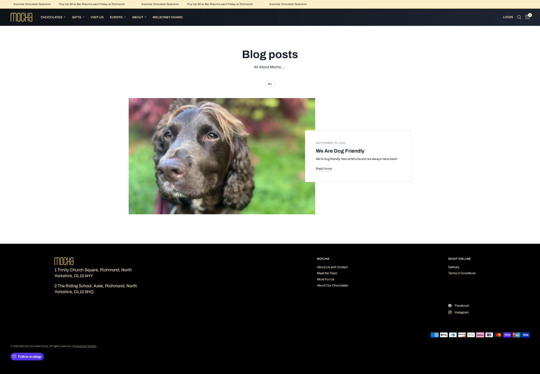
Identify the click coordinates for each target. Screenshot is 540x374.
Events (116, 17)
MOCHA (323, 258)
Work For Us (325, 279)
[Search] (519, 17)
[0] (526, 17)
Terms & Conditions (462, 273)
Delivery (454, 267)
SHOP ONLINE (459, 258)
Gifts (76, 17)
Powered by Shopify (85, 346)
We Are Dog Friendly (340, 151)
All (270, 84)
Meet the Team (327, 273)
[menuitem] (53, 17)
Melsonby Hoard (168, 17)
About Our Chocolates (332, 285)
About (137, 17)
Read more (324, 168)
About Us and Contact (332, 267)
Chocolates (51, 17)
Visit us (97, 17)
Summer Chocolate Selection (26, 4)
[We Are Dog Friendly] (222, 156)
